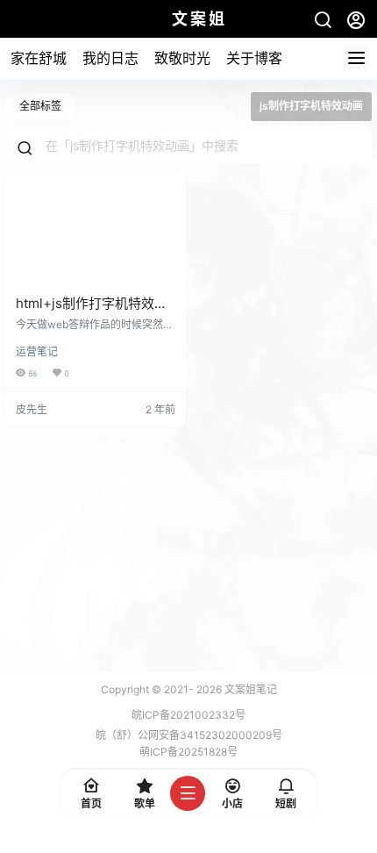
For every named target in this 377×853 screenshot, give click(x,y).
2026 (209, 689)
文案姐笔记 (249, 689)
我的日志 (110, 58)
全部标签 (40, 105)
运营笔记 (37, 351)
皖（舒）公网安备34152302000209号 (189, 735)
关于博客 (254, 58)
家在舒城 (39, 58)
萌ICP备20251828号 (188, 751)
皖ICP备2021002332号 (188, 714)
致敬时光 (182, 58)
